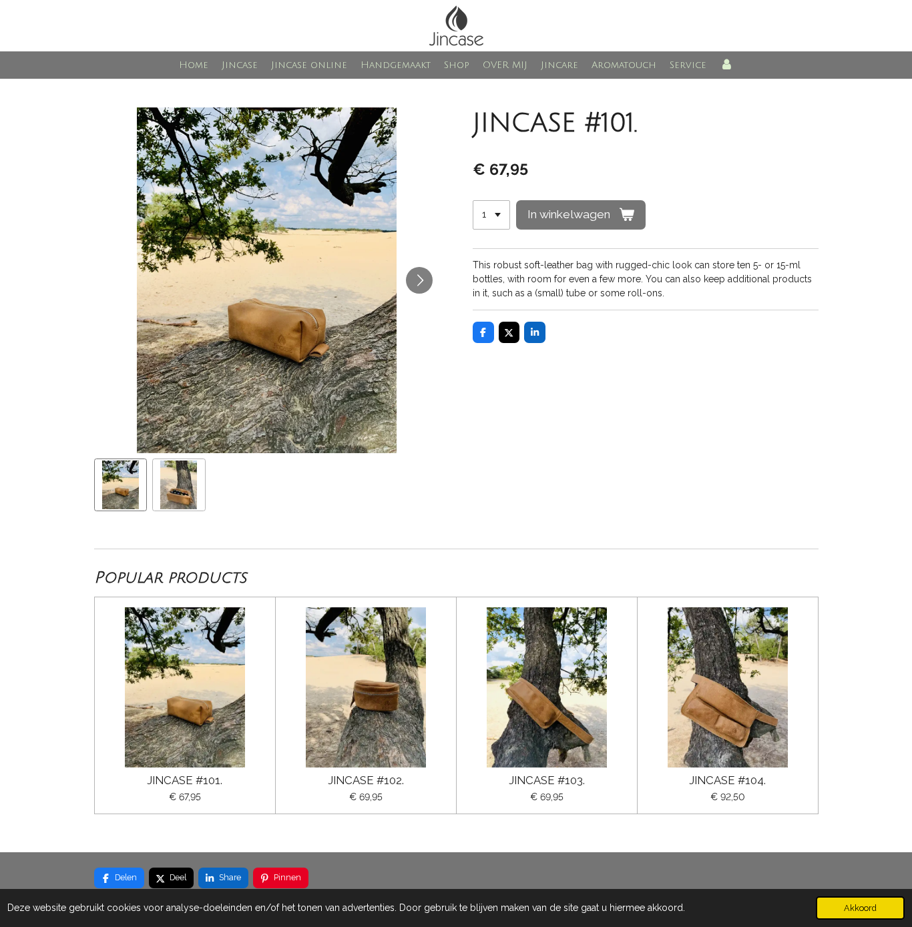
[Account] (726, 65)
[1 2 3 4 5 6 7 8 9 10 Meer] (491, 215)
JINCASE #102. (366, 780)
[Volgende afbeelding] (419, 280)
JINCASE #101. (184, 780)
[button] (121, 485)
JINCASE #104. (727, 780)
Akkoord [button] (860, 908)
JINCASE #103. (547, 780)
